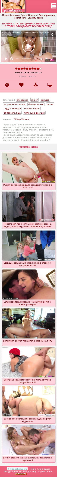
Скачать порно (35, 17)
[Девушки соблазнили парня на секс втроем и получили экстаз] (29, 230)
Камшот (45, 100)
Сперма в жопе (32, 108)
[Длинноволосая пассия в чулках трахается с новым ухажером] (29, 269)
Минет (34, 100)
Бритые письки (36, 104)
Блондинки (22, 100)
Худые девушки (13, 108)
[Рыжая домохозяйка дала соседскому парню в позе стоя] (29, 152)
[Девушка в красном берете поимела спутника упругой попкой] (29, 347)
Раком (50, 104)
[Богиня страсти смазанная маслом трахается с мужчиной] (29, 425)
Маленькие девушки (34, 113)
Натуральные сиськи (14, 104)
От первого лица (12, 113)
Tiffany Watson (21, 119)
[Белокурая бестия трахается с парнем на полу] (29, 308)
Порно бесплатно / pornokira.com (19, 15)
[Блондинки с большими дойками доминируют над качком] (29, 386)
